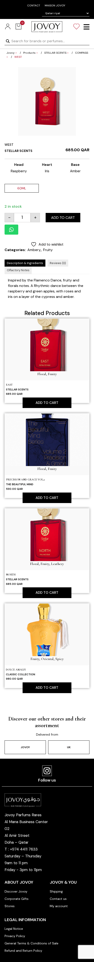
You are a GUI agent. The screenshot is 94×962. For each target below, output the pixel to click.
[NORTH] (47, 534)
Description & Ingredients (25, 263)
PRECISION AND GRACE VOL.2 (25, 479)
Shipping (56, 891)
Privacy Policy (15, 936)
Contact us (58, 899)
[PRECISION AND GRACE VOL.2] (47, 439)
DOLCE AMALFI (16, 669)
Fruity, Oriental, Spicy (47, 659)
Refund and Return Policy (23, 951)
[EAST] (47, 344)
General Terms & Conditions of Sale (31, 943)
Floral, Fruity (47, 374)
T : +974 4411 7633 (21, 849)
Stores (10, 906)
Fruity (48, 249)
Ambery (34, 249)
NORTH (11, 574)
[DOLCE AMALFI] (47, 629)
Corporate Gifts (17, 899)
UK (68, 747)
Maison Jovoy (55, 5)
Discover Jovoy (16, 891)
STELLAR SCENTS (18, 151)
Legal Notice (14, 929)
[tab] (25, 263)
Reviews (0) (58, 263)
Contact (33, 5)
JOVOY (25, 747)
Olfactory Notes (18, 270)
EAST (9, 384)
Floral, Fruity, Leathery (47, 564)
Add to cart (63, 217)
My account (59, 906)
